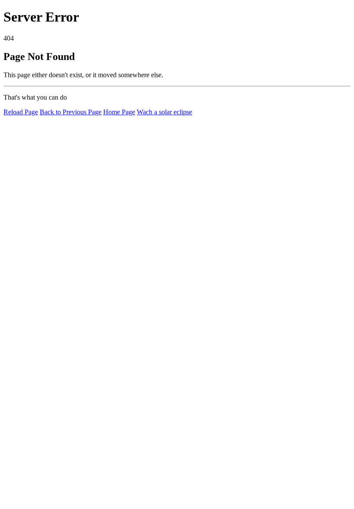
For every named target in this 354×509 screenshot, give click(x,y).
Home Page (119, 112)
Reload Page (20, 112)
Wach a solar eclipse (164, 112)
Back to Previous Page (70, 112)
